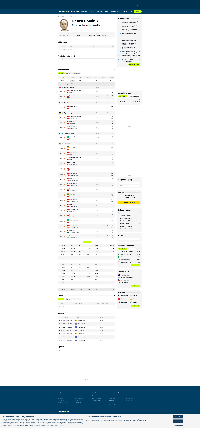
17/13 (80, 254)
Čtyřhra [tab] (68, 73)
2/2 (111, 251)
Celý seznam (136, 285)
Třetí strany (61, 425)
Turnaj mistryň (112, 407)
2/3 (111, 248)
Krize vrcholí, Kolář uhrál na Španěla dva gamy (129, 48)
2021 (62, 257)
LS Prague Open (129, 400)
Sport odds (136, 298)
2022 (62, 254)
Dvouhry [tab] (61, 299)
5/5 (80, 261)
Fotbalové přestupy (130, 395)
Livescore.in (124, 298)
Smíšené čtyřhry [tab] (76, 73)
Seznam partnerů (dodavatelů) (94, 422)
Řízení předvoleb (178, 425)
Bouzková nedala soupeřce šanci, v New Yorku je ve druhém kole (130, 35)
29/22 (71, 254)
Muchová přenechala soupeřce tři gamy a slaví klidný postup (130, 39)
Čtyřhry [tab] (68, 299)
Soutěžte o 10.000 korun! (129, 197)
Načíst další (87, 242)
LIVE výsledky (75, 11)
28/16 (72, 251)
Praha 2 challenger (69, 102)
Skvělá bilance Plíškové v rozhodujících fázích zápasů (129, 52)
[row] (86, 80)
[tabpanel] (86, 183)
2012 (62, 286)
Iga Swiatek (60, 404)
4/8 (80, 279)
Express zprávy (78, 402)
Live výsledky (125, 295)
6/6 (96, 264)
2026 (62, 80)
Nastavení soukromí (79, 414)
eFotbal (135, 302)
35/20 (71, 80)
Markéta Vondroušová (63, 402)
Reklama (111, 414)
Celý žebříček (135, 265)
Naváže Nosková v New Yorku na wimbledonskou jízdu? (130, 56)
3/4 (96, 270)
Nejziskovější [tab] (122, 248)
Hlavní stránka (61, 16)
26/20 (71, 267)
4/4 (88, 80)
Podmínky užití (61, 414)
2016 (62, 273)
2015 (62, 276)
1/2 (88, 261)
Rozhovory (77, 400)
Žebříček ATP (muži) (96, 395)
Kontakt (128, 414)
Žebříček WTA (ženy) (96, 398)
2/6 (96, 276)
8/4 (80, 248)
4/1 (88, 248)
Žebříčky (91, 11)
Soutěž (125, 11)
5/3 (96, 251)
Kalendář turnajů (116, 11)
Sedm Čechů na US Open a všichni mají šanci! (129, 60)
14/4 (111, 80)
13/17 (72, 276)
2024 (62, 248)
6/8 (96, 267)
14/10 (72, 248)
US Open (111, 402)
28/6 (111, 245)
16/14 (80, 257)
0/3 (72, 286)
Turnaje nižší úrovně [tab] (134, 96)
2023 (62, 251)
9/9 (80, 276)
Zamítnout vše (178, 421)
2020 (62, 261)
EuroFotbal (124, 302)
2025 (62, 245)
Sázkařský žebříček (96, 400)
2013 (62, 282)
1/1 (96, 80)
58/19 (72, 245)
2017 (62, 270)
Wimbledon (111, 400)
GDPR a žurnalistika (96, 414)
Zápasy (83, 11)
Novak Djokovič (61, 395)
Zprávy (106, 11)
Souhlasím (178, 416)
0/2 (96, 248)
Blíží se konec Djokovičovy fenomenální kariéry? (129, 44)
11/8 (88, 254)
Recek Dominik (73, 16)
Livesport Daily (129, 398)
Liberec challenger (69, 133)
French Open (112, 398)
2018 (62, 267)
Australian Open (112, 395)
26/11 (80, 245)
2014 (62, 279)
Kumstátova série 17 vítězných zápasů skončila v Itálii (130, 25)
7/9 (96, 273)
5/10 (72, 279)
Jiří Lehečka (60, 398)
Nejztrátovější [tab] (132, 248)
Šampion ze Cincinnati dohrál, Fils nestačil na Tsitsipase (130, 21)
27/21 (72, 257)
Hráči (99, 11)
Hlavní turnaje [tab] (122, 96)
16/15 (72, 270)
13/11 (80, 270)
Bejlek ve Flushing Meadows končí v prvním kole (129, 30)
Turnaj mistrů (112, 404)
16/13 (80, 264)
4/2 (96, 245)
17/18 (72, 273)
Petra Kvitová (61, 400)
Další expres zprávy (134, 64)
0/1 (80, 282)
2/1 (88, 273)
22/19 (72, 264)
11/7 (96, 257)
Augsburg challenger (69, 87)
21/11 (80, 251)
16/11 (80, 80)
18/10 (80, 267)
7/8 (72, 261)
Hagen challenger (68, 113)
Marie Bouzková (61, 407)
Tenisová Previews (79, 398)
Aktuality (77, 395)
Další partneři (135, 305)
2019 (62, 264)
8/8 (80, 273)
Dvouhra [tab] (61, 73)
